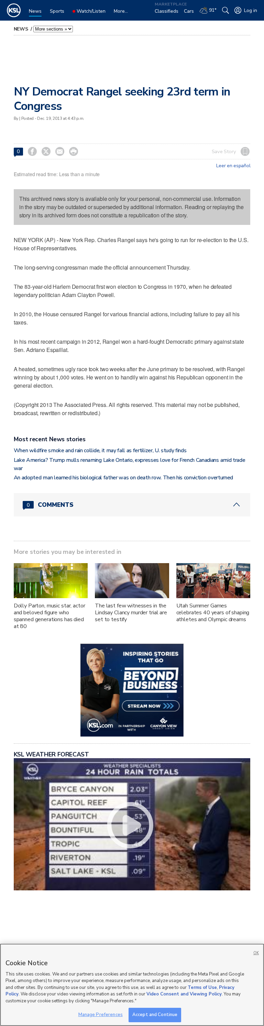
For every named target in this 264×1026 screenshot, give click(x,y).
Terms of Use (202, 987)
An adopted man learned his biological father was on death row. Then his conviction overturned (123, 477)
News (22, 29)
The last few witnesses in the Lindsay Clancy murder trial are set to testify (131, 612)
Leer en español (233, 165)
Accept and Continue (154, 1015)
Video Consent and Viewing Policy (184, 994)
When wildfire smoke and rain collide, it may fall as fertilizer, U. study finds (100, 450)
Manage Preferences (100, 1015)
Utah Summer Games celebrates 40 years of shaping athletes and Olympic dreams (213, 612)
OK (256, 953)
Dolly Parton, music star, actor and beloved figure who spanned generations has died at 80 (49, 616)
